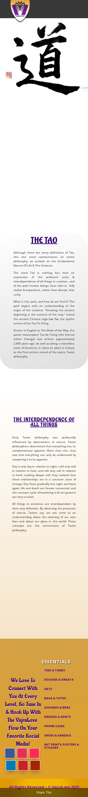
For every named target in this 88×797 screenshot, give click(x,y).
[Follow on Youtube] (35, 765)
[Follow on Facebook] (10, 753)
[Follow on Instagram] (22, 753)
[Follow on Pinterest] (23, 765)
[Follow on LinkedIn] (11, 765)
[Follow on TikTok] (34, 753)
